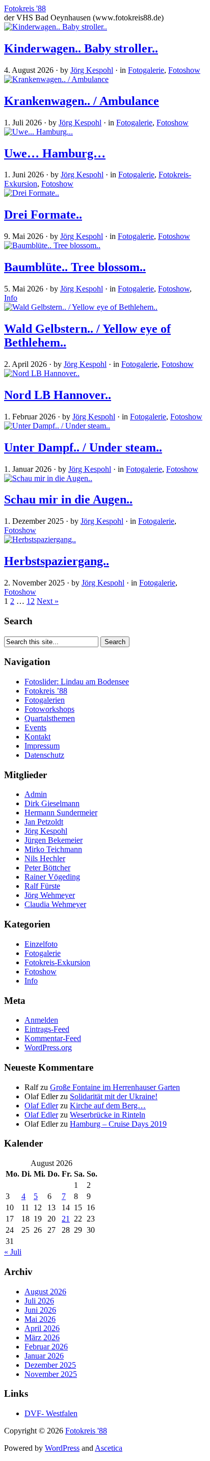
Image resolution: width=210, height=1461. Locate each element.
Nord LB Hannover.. (57, 395)
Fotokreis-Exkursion (57, 962)
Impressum (42, 745)
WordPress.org (48, 1047)
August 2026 (45, 1291)
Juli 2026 (39, 1300)
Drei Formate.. (43, 214)
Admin (35, 794)
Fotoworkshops (49, 709)
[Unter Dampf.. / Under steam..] (57, 425)
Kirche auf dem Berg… (108, 1105)
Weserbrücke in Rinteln (107, 1114)
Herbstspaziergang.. (56, 561)
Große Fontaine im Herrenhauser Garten (115, 1087)
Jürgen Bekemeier (53, 840)
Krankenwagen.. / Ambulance (81, 101)
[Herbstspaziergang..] (40, 539)
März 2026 (42, 1337)
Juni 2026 (40, 1310)
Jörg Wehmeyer (49, 895)
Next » (48, 601)
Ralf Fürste (42, 886)
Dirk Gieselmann (52, 803)
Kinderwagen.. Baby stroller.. (81, 48)
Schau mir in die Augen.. (68, 499)
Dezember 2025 (50, 1365)
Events (35, 727)
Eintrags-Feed (46, 1029)
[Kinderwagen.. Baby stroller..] (55, 26)
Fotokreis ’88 (45, 690)
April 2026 (42, 1328)
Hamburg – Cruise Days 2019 (118, 1124)
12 (31, 601)
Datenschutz (44, 755)
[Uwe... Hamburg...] (38, 131)
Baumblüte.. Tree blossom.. (75, 267)
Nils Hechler (44, 858)
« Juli (12, 1251)
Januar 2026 (44, 1355)
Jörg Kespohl (91, 70)
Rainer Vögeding (52, 876)
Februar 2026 (46, 1346)
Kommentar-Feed (52, 1038)
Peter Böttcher (47, 867)
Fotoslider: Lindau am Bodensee (76, 681)
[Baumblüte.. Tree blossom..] (52, 245)
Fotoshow (184, 70)
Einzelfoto (41, 944)
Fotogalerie (146, 70)
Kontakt (37, 736)
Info (10, 298)
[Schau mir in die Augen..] (48, 478)
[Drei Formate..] (31, 193)
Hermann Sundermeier (60, 812)
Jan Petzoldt (43, 821)
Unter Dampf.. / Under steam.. (83, 447)
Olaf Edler (41, 1105)
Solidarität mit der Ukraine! (114, 1096)
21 (66, 1218)
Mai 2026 (40, 1319)
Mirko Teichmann (53, 849)
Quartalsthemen (49, 718)
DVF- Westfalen (50, 1413)
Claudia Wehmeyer (55, 904)
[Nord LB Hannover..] (42, 373)
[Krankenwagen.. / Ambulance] (56, 79)
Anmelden (41, 1020)
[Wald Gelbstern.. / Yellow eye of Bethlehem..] (81, 307)
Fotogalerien (44, 700)
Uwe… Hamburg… (55, 153)
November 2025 (50, 1374)
